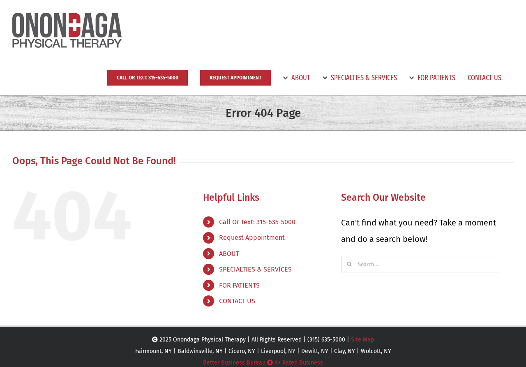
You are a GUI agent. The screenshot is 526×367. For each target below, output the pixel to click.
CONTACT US (237, 301)
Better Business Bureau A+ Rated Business (263, 362)
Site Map (362, 339)
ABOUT (229, 254)
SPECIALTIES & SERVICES (255, 269)
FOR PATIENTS (239, 285)
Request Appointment (252, 238)
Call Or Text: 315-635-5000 (257, 222)
